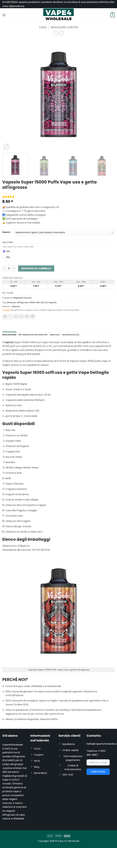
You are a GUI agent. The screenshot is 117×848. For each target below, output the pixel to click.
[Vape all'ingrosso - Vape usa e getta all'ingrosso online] (58, 15)
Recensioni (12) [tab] (70, 334)
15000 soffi (35, 302)
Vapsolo (52, 302)
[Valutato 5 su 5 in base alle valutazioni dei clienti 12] (58, 197)
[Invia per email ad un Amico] (21, 316)
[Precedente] (8, 94)
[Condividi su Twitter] (16, 316)
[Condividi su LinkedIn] (32, 316)
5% (8, 257)
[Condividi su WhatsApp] (5, 316)
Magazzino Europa (64, 27)
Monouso (11, 302)
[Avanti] (108, 94)
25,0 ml (44, 302)
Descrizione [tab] (9, 334)
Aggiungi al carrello (36, 268)
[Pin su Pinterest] (27, 316)
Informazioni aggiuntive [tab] (33, 334)
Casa (42, 27)
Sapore (6, 232)
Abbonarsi (98, 771)
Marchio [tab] (55, 334)
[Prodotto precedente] (61, 33)
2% (8, 251)
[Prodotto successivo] (55, 33)
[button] (4, 15)
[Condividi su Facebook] (10, 316)
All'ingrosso (23, 302)
